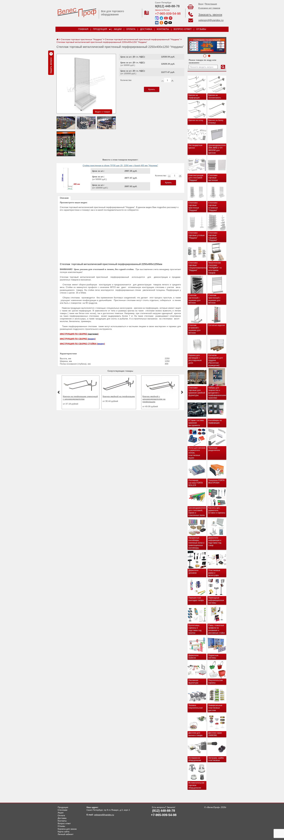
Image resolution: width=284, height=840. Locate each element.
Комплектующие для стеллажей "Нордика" (195, 177)
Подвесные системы (213, 656)
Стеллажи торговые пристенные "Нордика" (193, 206)
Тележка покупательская (195, 706)
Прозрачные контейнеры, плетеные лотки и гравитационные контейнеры (196, 543)
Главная (83, 29)
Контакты (163, 29)
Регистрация (211, 4)
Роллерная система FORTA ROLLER (195, 482)
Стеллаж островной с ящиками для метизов (194, 329)
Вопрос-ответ (183, 29)
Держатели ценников (193, 571)
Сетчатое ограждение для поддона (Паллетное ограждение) (215, 360)
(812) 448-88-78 (163, 810)
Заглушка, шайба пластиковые (216, 759)
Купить (151, 89)
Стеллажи (62, 810)
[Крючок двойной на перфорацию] (86, 392)
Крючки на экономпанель (214, 96)
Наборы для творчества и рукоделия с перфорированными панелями (217, 393)
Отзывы (201, 29)
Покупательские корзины (215, 681)
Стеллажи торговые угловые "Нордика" (196, 235)
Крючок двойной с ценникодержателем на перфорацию (121, 399)
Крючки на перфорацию (194, 96)
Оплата (130, 29)
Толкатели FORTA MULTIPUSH (216, 481)
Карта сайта (63, 831)
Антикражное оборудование (194, 759)
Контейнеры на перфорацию (215, 421)
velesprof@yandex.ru (211, 20)
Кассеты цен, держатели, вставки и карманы (216, 510)
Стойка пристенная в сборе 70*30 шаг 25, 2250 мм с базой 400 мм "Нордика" (120, 165)
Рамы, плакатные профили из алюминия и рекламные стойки (216, 629)
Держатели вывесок (193, 656)
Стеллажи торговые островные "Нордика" (213, 206)
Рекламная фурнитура (193, 681)
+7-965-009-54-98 (168, 13)
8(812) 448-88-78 (167, 6)
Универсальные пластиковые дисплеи (215, 707)
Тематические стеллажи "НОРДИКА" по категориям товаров (215, 268)
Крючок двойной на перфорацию (86, 396)
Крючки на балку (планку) (215, 121)
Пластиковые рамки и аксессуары (214, 572)
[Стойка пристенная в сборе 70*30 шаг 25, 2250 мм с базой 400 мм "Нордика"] (70, 189)
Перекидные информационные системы (216, 600)
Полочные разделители (214, 449)
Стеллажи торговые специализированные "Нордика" (197, 266)
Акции (118, 29)
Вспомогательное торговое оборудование (196, 785)
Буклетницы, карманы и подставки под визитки (194, 629)
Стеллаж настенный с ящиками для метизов (194, 299)
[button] (59, 392)
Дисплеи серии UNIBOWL (215, 734)
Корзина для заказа (67, 829)
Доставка (146, 29)
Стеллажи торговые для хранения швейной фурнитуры (196, 391)
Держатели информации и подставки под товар (214, 541)
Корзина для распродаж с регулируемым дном (195, 359)
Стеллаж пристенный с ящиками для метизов (214, 299)
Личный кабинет (65, 834)
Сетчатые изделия (216, 325)
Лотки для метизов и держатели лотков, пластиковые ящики (196, 453)
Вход (200, 4)
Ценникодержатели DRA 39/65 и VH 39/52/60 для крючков (217, 149)
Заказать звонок (210, 14)
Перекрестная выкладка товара (196, 599)
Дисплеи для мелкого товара (195, 734)
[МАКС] (157, 18)
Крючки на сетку (195, 120)
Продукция (100, 29)
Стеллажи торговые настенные (213, 177)
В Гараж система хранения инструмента (196, 422)
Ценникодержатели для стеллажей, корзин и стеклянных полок (197, 512)
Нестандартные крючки (195, 146)
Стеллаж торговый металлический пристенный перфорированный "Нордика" (142, 39)
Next (191, 45)
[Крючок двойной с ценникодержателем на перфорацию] (128, 392)
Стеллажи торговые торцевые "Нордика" (212, 236)
